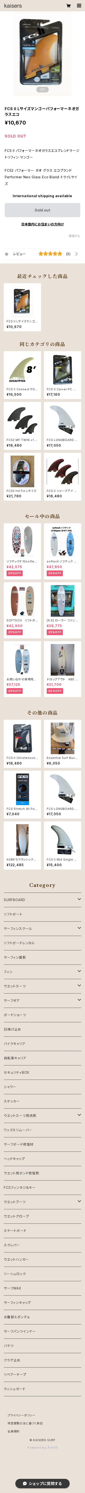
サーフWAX (12, 1288)
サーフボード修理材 (19, 1144)
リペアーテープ (15, 1374)
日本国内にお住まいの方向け (42, 224)
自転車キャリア (15, 1058)
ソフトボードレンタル (19, 943)
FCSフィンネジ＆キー (20, 1187)
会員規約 (14, 1431)
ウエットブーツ (15, 1202)
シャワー (10, 1087)
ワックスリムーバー (18, 1130)
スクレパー (12, 1245)
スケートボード (15, 1231)
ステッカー (12, 1101)
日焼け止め (12, 1029)
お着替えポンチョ (16, 1317)
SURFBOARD (14, 900)
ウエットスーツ (15, 986)
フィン (8, 972)
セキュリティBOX (17, 1072)
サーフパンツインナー (20, 1331)
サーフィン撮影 (15, 957)
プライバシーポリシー (21, 1415)
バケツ (8, 1346)
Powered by (37, 1447)
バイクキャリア (15, 1044)
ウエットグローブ (16, 1216)
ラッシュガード (15, 1389)
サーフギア (12, 1000)
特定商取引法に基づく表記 (25, 1423)
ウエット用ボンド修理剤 (21, 1173)
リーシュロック (15, 1274)
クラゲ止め (12, 1360)
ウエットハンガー (16, 1259)
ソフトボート (13, 914)
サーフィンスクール (18, 929)
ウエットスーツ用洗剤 (20, 1116)
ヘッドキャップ (14, 1159)
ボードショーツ (15, 1015)
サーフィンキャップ (17, 1303)
